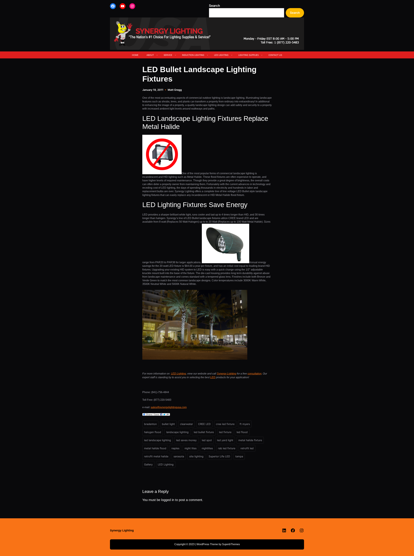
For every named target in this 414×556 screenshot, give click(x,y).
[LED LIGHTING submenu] (231, 55)
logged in (167, 500)
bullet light (168, 424)
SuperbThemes (231, 544)
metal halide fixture (250, 440)
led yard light (225, 440)
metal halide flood (155, 448)
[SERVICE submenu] (175, 55)
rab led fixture (226, 448)
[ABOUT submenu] (157, 55)
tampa (239, 456)
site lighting (196, 456)
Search (214, 6)
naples (175, 448)
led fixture (225, 432)
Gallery (148, 464)
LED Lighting (178, 373)
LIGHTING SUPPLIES (248, 55)
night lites (190, 448)
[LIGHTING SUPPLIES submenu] (261, 55)
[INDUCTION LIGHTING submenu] (207, 55)
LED (212, 377)
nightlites (207, 448)
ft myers (245, 424)
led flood (242, 432)
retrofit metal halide (156, 456)
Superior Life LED (219, 456)
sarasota (179, 456)
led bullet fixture (204, 432)
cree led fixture (225, 424)
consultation (254, 373)
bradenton (150, 424)
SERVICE (168, 55)
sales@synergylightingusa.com (169, 407)
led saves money (186, 440)
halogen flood (152, 432)
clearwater (186, 424)
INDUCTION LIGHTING (193, 55)
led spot (207, 440)
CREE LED (204, 424)
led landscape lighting (157, 440)
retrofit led (247, 448)
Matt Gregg (175, 89)
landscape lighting (177, 432)
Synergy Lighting (226, 373)
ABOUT (150, 55)
